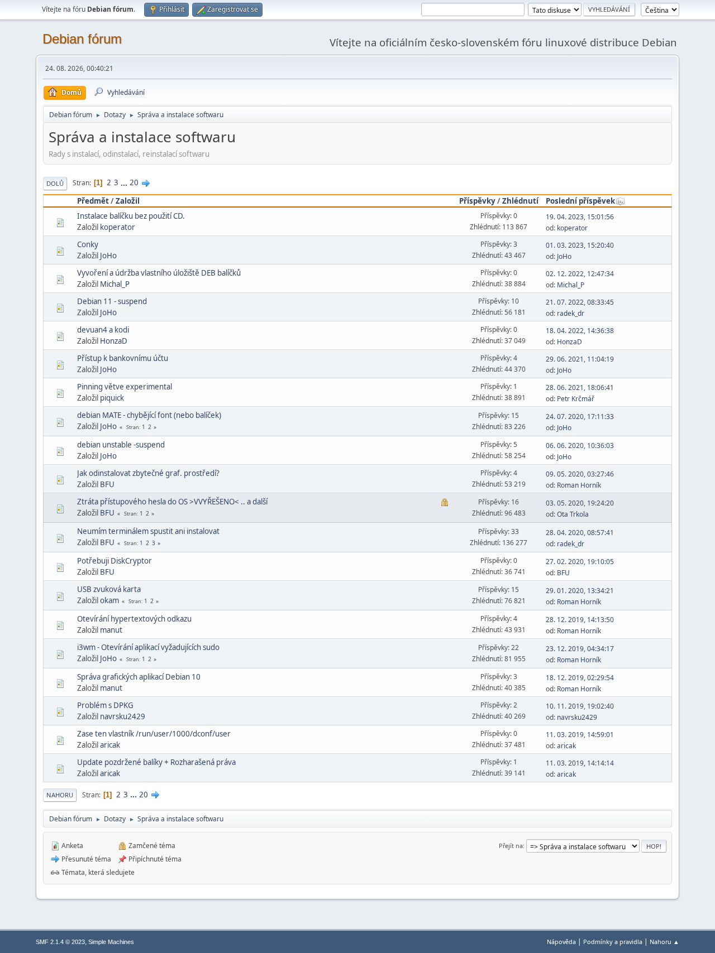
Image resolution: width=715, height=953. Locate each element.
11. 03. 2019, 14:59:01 (580, 734)
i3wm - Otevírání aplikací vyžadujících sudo (148, 647)
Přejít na (511, 845)
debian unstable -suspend (121, 445)
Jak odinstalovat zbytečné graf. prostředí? (148, 473)
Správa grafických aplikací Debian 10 (139, 677)
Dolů (55, 183)
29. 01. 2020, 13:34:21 (580, 590)
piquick (112, 398)
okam (109, 600)
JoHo (108, 256)
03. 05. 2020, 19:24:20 (580, 503)
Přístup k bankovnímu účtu (122, 358)
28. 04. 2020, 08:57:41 (580, 532)
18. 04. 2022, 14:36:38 (580, 330)
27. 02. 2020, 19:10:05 (580, 561)
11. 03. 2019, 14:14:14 (580, 763)
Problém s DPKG (105, 705)
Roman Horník (579, 485)
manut (111, 630)
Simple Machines (111, 941)
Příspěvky (477, 201)
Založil (128, 201)
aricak (110, 745)
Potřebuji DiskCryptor (114, 561)
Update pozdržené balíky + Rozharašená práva (156, 762)
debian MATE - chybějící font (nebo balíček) (149, 415)
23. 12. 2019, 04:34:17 (580, 648)
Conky (87, 244)
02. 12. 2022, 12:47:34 (580, 273)
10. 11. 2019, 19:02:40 (580, 706)
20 (134, 182)
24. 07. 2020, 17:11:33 (580, 416)
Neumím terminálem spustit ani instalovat (148, 531)
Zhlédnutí (520, 201)
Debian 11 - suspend (112, 301)
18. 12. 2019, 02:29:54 (580, 677)
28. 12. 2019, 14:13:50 (580, 619)
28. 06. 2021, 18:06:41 (580, 387)
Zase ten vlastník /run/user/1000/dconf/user (154, 734)
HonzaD (113, 341)
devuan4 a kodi (103, 330)
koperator (117, 227)
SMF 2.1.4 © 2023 (60, 941)
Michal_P (115, 284)
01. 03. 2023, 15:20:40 (580, 245)
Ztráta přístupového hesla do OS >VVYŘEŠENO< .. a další (172, 502)
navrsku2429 (122, 716)
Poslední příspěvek (580, 201)
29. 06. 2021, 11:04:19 (580, 359)
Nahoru (59, 795)
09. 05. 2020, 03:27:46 (580, 474)
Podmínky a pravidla (612, 941)
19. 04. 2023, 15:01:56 (580, 217)
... (125, 182)
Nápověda (561, 941)
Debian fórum (82, 38)
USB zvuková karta (109, 589)
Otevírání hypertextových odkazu (134, 619)
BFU (107, 484)
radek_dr (570, 313)
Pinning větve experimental (124, 387)
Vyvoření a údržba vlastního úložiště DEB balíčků (159, 273)
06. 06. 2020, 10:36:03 (580, 445)
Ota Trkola (573, 514)
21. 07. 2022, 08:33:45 (580, 302)
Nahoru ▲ (664, 941)
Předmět (93, 201)
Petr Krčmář (575, 398)
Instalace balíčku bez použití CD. (131, 216)
